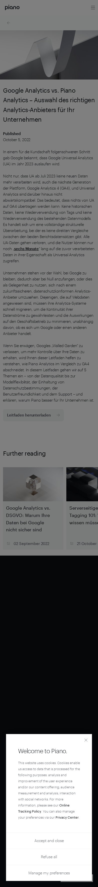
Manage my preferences (49, 873)
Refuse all (49, 856)
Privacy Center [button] (67, 817)
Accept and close (49, 840)
